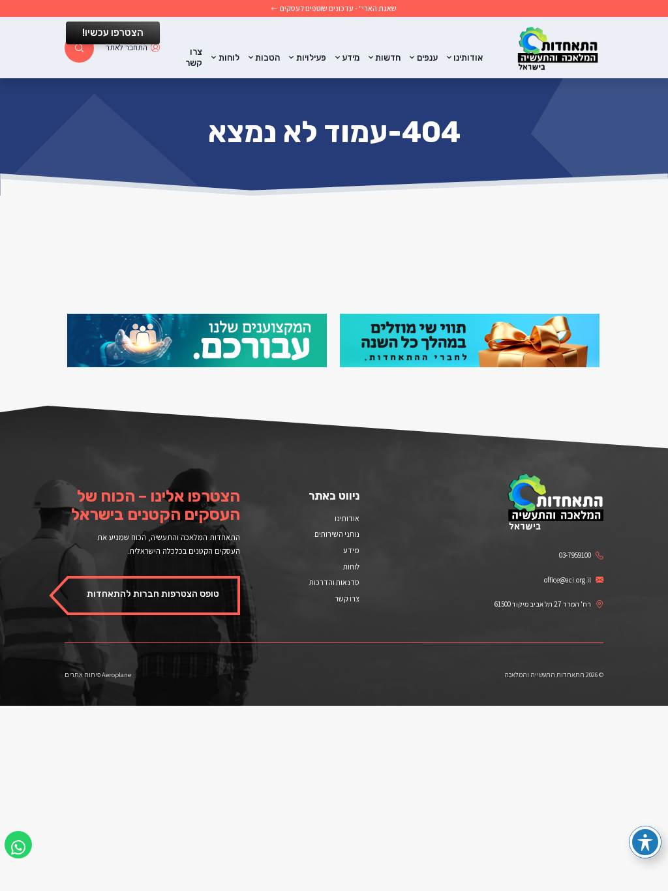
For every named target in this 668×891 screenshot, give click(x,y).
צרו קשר (193, 57)
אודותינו (468, 58)
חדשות (388, 58)
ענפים (427, 58)
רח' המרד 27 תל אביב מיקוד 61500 (542, 604)
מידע (350, 58)
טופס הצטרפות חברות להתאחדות (153, 593)
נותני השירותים (336, 534)
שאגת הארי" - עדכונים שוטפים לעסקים (338, 8)
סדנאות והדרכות (334, 582)
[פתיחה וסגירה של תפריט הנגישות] (645, 842)
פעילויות (311, 58)
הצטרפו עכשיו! (113, 32)
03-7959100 (575, 555)
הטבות (267, 58)
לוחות (229, 58)
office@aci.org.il (567, 579)
